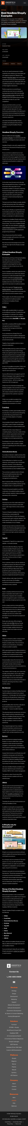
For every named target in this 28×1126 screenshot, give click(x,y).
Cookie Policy (8, 1121)
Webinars (14, 1106)
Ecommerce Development (14, 1010)
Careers (14, 1086)
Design (14, 993)
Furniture (14, 1024)
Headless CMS (14, 1033)
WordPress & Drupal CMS (14, 1030)
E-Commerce (5, 63)
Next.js (14, 1064)
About (14, 1083)
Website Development (14, 1005)
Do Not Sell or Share (17, 1121)
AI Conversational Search (14, 1036)
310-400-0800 (14, 977)
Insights (14, 1100)
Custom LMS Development (14, 1050)
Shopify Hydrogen (14, 1041)
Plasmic (14, 1067)
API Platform (14, 1075)
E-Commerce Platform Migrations (14, 1038)
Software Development (14, 1008)
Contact (14, 1089)
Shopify (19, 63)
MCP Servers (14, 1044)
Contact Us (14, 972)
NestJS (14, 1069)
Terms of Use (18, 1123)
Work (14, 1097)
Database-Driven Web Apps (14, 1047)
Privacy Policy (10, 1123)
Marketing (14, 999)
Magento (14, 1061)
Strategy (14, 991)
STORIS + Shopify (14, 1027)
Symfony (14, 1072)
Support (14, 1002)
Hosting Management (14, 1016)
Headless (13, 63)
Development (14, 996)
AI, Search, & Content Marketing (14, 1013)
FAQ (14, 1103)
